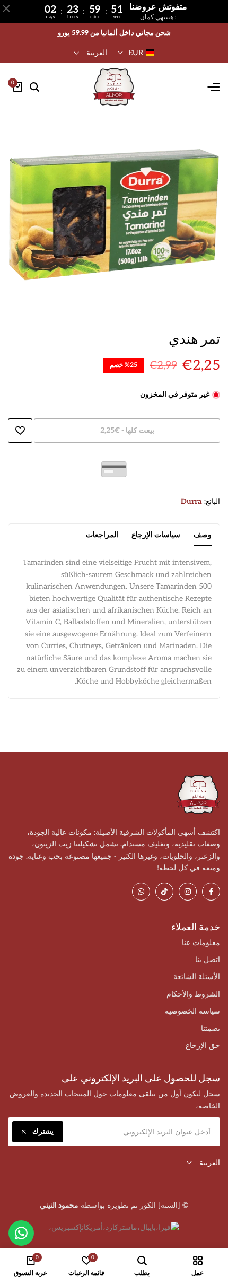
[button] (20, 430)
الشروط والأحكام (193, 994)
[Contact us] (21, 1233)
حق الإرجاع (203, 1045)
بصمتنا (210, 1028)
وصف (203, 534)
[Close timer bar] (6, 8)
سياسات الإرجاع (155, 534)
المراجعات (102, 534)
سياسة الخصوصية (192, 1011)
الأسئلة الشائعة (196, 976)
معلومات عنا (201, 942)
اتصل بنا (207, 959)
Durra (191, 501)
